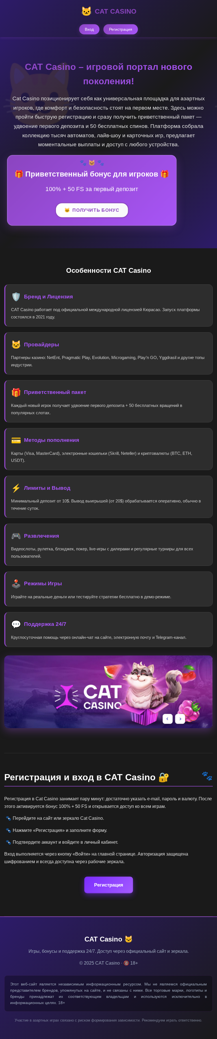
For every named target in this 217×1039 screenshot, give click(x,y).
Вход (89, 29)
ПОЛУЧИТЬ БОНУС (95, 210)
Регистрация (120, 29)
